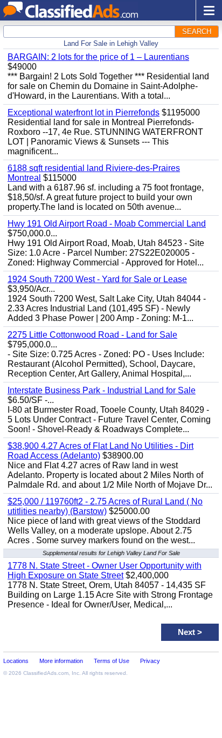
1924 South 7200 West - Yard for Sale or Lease (97, 279)
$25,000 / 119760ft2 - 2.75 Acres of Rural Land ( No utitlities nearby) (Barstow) (105, 506)
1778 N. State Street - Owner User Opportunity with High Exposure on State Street (105, 570)
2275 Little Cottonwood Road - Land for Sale (92, 334)
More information (61, 661)
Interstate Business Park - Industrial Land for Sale (102, 390)
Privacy (150, 661)
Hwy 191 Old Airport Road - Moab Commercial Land (107, 223)
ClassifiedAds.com (45, 673)
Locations (16, 661)
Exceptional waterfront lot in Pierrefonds (83, 112)
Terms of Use (111, 661)
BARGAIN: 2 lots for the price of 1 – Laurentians (98, 57)
